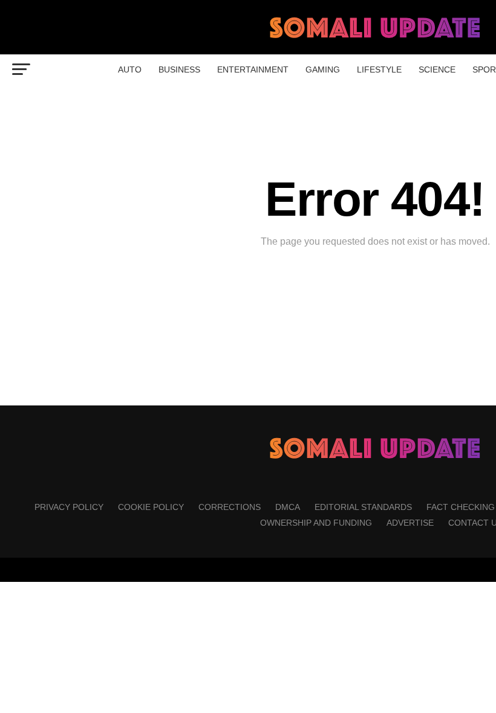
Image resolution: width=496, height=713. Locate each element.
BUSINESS (179, 69)
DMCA (287, 507)
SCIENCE (437, 69)
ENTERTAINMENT (253, 69)
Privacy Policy (68, 507)
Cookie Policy (151, 507)
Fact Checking (460, 507)
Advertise (410, 522)
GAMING (322, 69)
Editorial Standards (363, 507)
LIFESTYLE (379, 69)
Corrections (229, 507)
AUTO (130, 69)
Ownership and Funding (316, 522)
